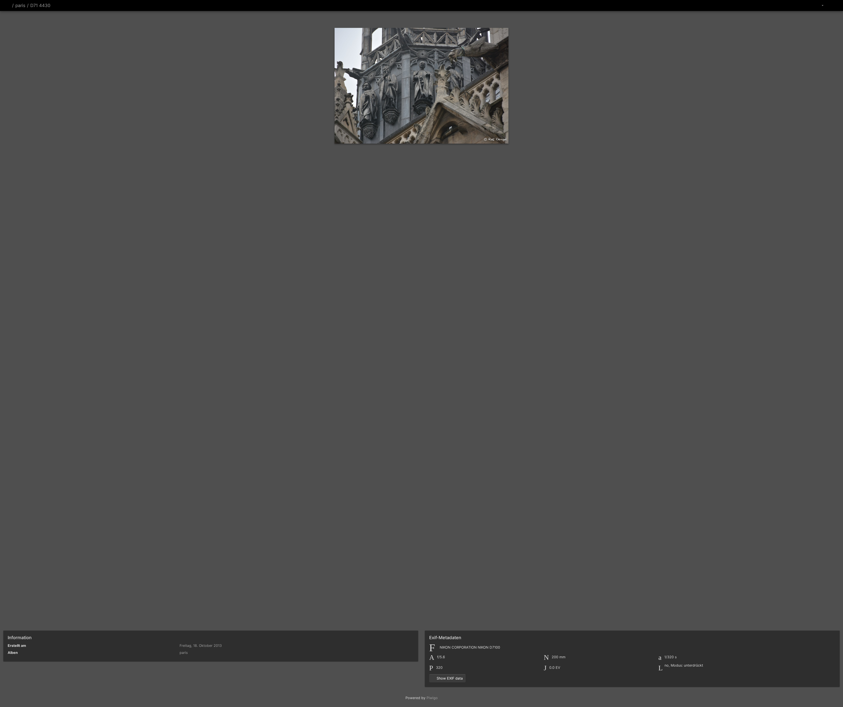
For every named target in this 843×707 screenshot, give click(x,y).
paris (20, 5)
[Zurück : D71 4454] (399, 18)
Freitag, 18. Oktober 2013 (201, 645)
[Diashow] (831, 5)
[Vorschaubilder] (414, 18)
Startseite (8, 5)
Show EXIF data (449, 678)
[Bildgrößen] (819, 5)
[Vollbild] (429, 18)
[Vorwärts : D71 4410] (443, 18)
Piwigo (432, 698)
